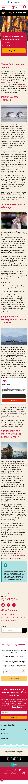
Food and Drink (6, 618)
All (2, 615)
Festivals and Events (19, 618)
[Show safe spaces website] (14, 765)
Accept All (14, 400)
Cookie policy (22, 750)
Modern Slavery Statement (10, 751)
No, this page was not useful (15, 662)
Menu (3, 9)
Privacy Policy (7, 391)
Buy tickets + (14, 51)
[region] (14, 391)
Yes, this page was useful (14, 657)
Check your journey (15, 2)
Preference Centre (19, 751)
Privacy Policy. (17, 707)
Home (3, 12)
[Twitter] (8, 605)
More (14, 396)
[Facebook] (7, 760)
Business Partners (9, 752)
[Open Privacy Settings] (2, 779)
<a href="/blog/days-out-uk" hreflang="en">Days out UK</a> (11, 599)
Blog (9, 12)
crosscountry (5, 593)
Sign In (24, 9)
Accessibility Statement (8, 754)
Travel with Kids (10, 615)
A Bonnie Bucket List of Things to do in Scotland (13, 13)
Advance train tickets (18, 555)
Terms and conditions (14, 750)
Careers (3, 750)
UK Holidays (14, 621)
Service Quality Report (19, 754)
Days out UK (5, 621)
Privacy (7, 750)
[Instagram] (14, 760)
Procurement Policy (18, 752)
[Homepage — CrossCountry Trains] (14, 7)
